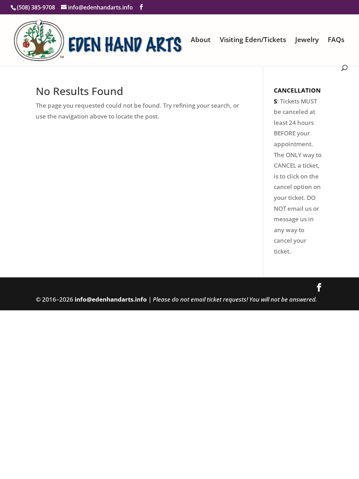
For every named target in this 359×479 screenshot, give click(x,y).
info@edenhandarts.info (111, 299)
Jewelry (307, 40)
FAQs (336, 40)
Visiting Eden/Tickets (253, 40)
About (201, 40)
